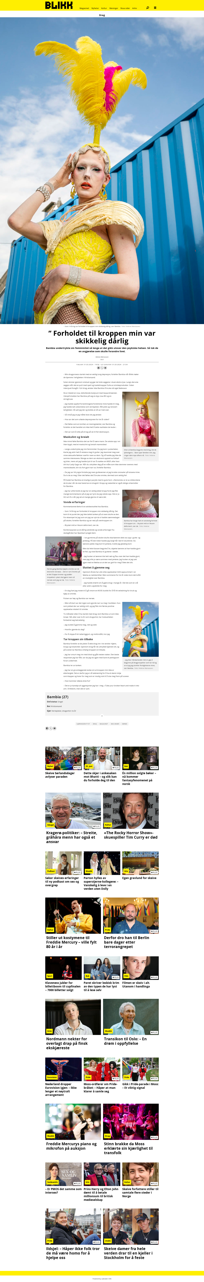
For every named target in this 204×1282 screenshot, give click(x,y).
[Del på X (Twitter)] (101, 367)
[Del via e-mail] (105, 367)
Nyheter (95, 8)
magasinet (104, 724)
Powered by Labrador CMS (102, 1279)
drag (95, 724)
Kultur (104, 8)
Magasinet (84, 8)
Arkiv (134, 8)
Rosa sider (125, 8)
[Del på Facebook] (98, 367)
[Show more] (102, 715)
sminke (124, 724)
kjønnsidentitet (83, 724)
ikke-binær (115, 724)
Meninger (113, 8)
